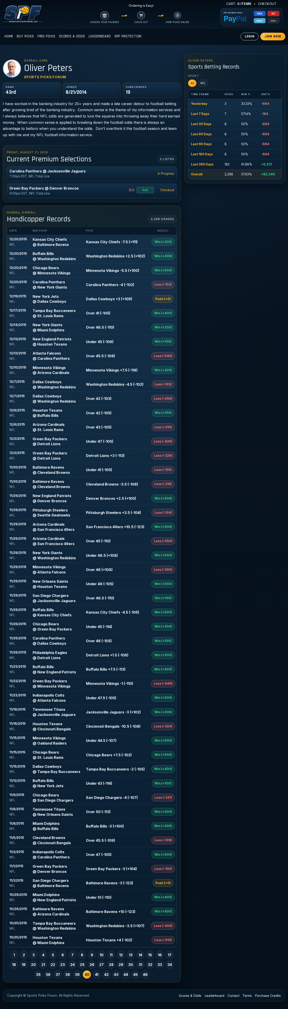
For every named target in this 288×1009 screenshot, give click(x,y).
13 (131, 955)
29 (121, 964)
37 (58, 974)
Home (8, 36)
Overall (196, 174)
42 (106, 974)
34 (169, 964)
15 (150, 955)
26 (92, 964)
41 (96, 974)
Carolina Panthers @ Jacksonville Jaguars (47, 171)
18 (14, 964)
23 (62, 964)
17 (169, 955)
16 (160, 955)
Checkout (267, 4)
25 (82, 964)
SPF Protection (128, 36)
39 (77, 974)
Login (249, 36)
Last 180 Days (202, 154)
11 (111, 955)
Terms (247, 996)
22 (53, 964)
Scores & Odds (72, 36)
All (192, 83)
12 (121, 955)
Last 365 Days (202, 164)
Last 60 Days (201, 134)
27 (101, 964)
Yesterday (199, 103)
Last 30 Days (201, 124)
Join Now (273, 36)
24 (72, 964)
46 (145, 974)
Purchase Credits (268, 996)
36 (48, 974)
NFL (203, 83)
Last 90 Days (201, 144)
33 (160, 964)
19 (24, 964)
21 (43, 964)
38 (67, 974)
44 (126, 974)
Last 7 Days (200, 114)
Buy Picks (25, 36)
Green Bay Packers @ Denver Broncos (44, 188)
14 (140, 955)
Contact (233, 996)
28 (111, 964)
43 (116, 974)
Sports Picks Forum (45, 77)
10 (102, 955)
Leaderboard (100, 36)
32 (150, 964)
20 (33, 964)
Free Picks (46, 36)
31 (140, 964)
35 (38, 974)
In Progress (166, 173)
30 (130, 964)
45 (135, 974)
